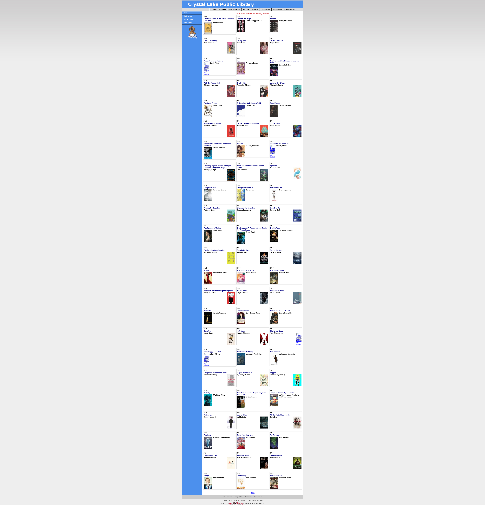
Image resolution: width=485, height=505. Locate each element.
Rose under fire (276, 475)
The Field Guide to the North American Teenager (219, 19)
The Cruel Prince (210, 103)
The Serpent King (277, 270)
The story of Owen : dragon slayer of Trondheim (251, 394)
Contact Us (248, 497)
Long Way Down (210, 188)
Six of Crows (242, 291)
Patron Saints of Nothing (213, 61)
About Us (255, 9)
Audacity (207, 311)
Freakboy (207, 435)
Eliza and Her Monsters (246, 208)
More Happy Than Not (212, 352)
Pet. (238, 61)
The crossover (275, 352)
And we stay (208, 415)
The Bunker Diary (277, 291)
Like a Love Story (210, 41)
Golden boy (241, 475)
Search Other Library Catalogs (284, 9)
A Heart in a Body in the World (249, 103)
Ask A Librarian (227, 497)
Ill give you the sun (244, 373)
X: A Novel (241, 331)
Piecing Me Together (212, 208)
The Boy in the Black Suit (280, 311)
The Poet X (241, 83)
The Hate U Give (276, 188)
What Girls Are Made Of (279, 144)
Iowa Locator (258, 497)
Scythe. (207, 270)
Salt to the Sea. (276, 250)
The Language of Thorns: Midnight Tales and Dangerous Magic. (217, 167)
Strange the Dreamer (245, 188)
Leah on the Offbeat (277, 83)
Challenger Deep (276, 331)
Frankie (240, 144)
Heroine (273, 19)
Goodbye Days (275, 208)
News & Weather (234, 9)
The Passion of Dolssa (212, 228)
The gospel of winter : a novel (215, 373)
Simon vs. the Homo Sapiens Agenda (218, 291)
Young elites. (242, 415)
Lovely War (241, 41)
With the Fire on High (212, 83)
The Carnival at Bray (245, 352)
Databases (188, 23)
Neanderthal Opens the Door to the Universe (217, 144)
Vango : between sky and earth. (282, 393)
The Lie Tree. (275, 228)
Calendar (214, 9)
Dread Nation (275, 103)
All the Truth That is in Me (280, 415)
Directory (222, 9)
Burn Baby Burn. (243, 250)
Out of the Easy (276, 455)
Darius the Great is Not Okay (248, 123)
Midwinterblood (243, 455)
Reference (188, 16)
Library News (265, 9)
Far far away (275, 435)
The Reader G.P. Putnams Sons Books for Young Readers (252, 229)
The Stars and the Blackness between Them (284, 62)
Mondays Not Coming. (212, 123)
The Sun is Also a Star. (246, 270)
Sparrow (273, 166)
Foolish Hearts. (276, 123)
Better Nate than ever (245, 435)
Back (252, 493)
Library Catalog (238, 497)
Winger (206, 475)
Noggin (273, 373)
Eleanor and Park (210, 455)
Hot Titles (246, 9)
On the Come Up (276, 41)
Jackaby (207, 393)
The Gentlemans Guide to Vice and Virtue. (250, 167)
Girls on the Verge (244, 19)
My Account (188, 19)
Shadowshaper (243, 311)
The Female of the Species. (214, 250)
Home (186, 13)
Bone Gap (207, 331)
